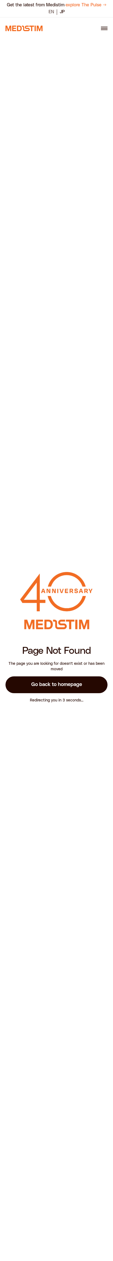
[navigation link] (24, 28)
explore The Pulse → (86, 5)
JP (62, 12)
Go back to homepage (56, 684)
